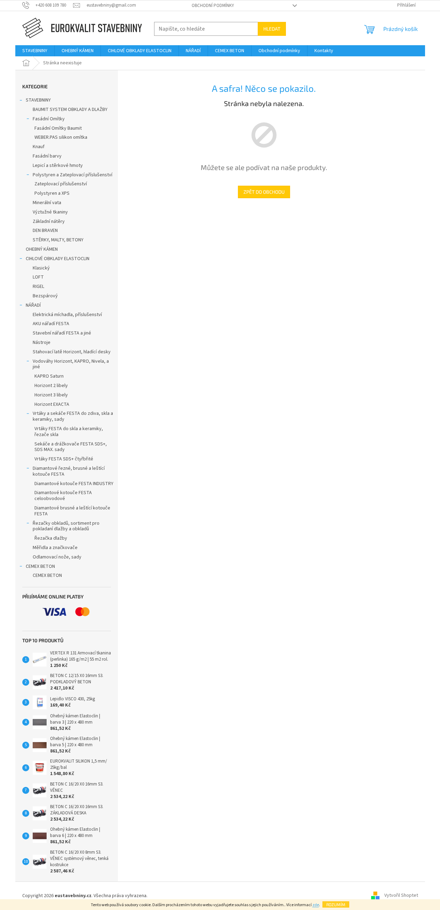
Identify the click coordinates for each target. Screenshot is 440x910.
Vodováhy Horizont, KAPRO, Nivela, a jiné (71, 364)
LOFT (38, 277)
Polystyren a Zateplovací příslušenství (72, 174)
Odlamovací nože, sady (57, 557)
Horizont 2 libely (51, 385)
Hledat (271, 29)
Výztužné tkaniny (50, 212)
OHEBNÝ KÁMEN (42, 249)
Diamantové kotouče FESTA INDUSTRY (73, 483)
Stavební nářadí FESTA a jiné (62, 333)
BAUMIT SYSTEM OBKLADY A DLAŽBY (70, 109)
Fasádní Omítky (49, 118)
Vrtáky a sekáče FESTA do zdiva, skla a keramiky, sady (73, 416)
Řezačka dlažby (50, 538)
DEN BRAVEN (45, 230)
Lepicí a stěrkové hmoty (58, 165)
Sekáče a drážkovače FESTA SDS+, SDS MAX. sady (70, 447)
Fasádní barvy (47, 156)
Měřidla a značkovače (55, 547)
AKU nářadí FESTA (51, 323)
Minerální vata (47, 202)
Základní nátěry (49, 221)
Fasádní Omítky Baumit (58, 128)
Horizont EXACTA (51, 404)
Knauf (39, 146)
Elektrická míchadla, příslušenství (67, 314)
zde (315, 905)
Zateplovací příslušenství (60, 183)
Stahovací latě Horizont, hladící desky (72, 351)
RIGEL (38, 286)
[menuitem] (34, 50)
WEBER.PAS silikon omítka (60, 137)
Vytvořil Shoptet (401, 895)
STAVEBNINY (38, 100)
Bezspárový (45, 295)
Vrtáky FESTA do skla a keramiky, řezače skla (68, 431)
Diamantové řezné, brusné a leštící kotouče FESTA (69, 471)
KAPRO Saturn (49, 376)
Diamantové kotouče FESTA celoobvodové (63, 495)
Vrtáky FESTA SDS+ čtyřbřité (63, 459)
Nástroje (41, 342)
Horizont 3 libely (51, 395)
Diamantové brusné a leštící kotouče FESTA (72, 511)
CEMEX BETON (40, 566)
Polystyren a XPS (52, 193)
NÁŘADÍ (33, 305)
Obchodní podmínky (213, 5)
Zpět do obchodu (264, 192)
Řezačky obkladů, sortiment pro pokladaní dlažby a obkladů (66, 526)
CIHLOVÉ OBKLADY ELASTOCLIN (57, 258)
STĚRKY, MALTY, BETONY (58, 239)
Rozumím (335, 904)
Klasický (41, 268)
